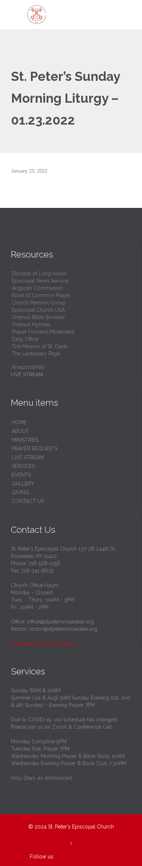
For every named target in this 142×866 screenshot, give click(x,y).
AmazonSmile (28, 367)
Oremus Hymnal (31, 324)
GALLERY (23, 484)
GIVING (20, 492)
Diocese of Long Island (39, 273)
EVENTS (21, 475)
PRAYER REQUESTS (35, 449)
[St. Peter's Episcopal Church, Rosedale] (75, 14)
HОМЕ (19, 422)
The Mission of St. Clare (39, 346)
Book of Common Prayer (41, 295)
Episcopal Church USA (38, 310)
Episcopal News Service (40, 281)
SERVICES (23, 466)
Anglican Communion (37, 288)
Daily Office (25, 339)
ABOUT (20, 431)
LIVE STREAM (28, 457)
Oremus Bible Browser (38, 317)
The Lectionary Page (36, 354)
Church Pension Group (39, 303)
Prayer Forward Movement (43, 332)
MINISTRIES (25, 440)
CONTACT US (28, 501)
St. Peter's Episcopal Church (81, 827)
